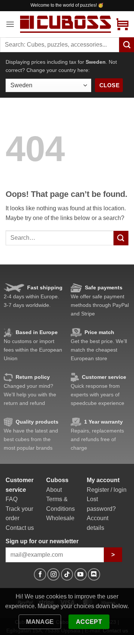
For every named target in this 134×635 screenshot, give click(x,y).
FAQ (11, 499)
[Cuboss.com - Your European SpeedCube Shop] (65, 24)
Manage (40, 622)
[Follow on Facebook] (40, 574)
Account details (97, 523)
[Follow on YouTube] (80, 574)
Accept (89, 622)
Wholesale (60, 518)
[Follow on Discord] (94, 574)
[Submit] (121, 238)
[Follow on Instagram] (53, 574)
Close (109, 85)
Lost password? (101, 504)
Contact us (20, 528)
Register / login (107, 490)
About (54, 490)
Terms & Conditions (60, 504)
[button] (10, 24)
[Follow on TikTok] (67, 574)
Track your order (19, 514)
